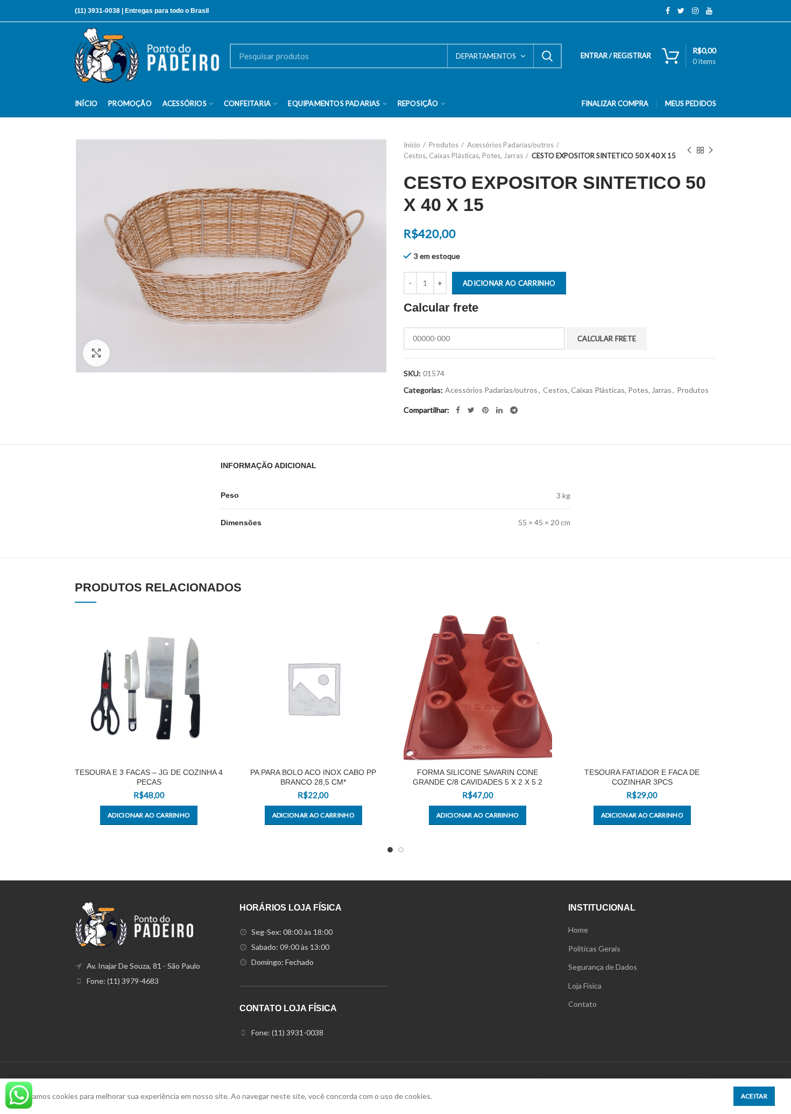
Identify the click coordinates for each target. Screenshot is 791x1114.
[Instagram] (695, 11)
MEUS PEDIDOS (690, 103)
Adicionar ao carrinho (509, 283)
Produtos (443, 144)
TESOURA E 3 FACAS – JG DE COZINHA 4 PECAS (149, 777)
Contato (582, 1004)
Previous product (689, 150)
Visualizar (215, 631)
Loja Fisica (585, 985)
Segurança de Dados (602, 966)
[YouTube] (709, 11)
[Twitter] (681, 11)
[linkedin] (499, 410)
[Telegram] (513, 410)
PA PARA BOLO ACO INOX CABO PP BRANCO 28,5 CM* (313, 777)
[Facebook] (668, 11)
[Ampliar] (96, 353)
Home (578, 929)
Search (547, 56)
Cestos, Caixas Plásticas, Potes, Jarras (463, 155)
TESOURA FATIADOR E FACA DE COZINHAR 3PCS (642, 777)
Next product (710, 150)
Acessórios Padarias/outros (510, 144)
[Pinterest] (485, 410)
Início (412, 144)
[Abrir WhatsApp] (764, 1086)
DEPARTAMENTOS (486, 56)
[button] (148, 815)
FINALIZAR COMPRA (615, 103)
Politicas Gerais (594, 948)
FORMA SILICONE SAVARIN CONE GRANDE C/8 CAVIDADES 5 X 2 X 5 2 (477, 777)
